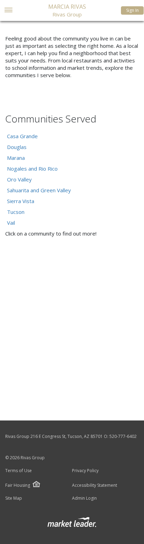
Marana (16, 157)
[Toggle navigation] (8, 10)
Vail (11, 222)
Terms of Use (18, 471)
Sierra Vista (20, 201)
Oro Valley (19, 179)
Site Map (13, 498)
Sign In (132, 10)
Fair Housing (17, 485)
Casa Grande (22, 136)
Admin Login (84, 498)
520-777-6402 (123, 436)
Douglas (17, 146)
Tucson (15, 211)
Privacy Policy (85, 471)
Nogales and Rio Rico (32, 168)
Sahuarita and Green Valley (39, 190)
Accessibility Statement (94, 485)
